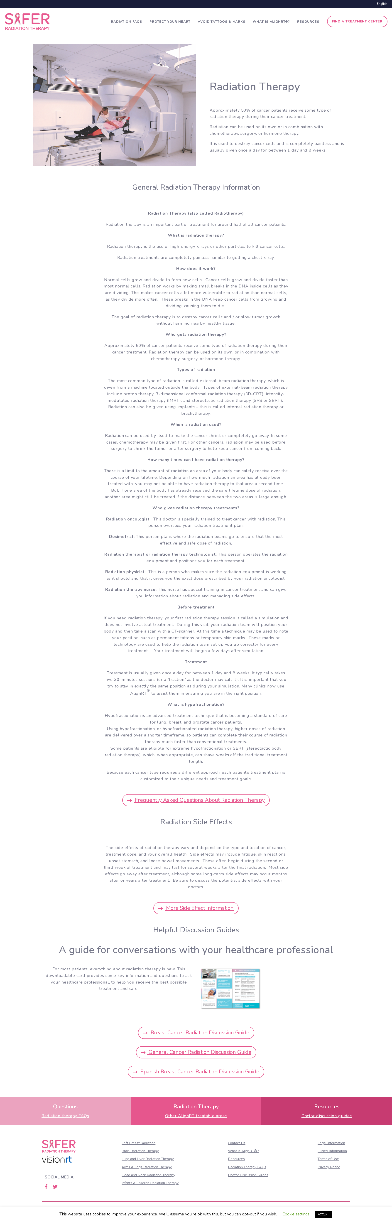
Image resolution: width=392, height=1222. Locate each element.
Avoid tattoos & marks (221, 22)
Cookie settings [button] (295, 1214)
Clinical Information (332, 1150)
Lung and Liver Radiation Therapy (148, 1158)
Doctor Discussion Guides (248, 1175)
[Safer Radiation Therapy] (27, 21)
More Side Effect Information (199, 908)
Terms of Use (328, 1158)
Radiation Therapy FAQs (247, 1167)
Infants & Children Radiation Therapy (150, 1182)
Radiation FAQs (126, 22)
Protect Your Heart (170, 22)
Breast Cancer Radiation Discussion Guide (199, 1032)
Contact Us (236, 1143)
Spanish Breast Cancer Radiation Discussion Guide (199, 1071)
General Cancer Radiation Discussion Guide (199, 1052)
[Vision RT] (57, 1160)
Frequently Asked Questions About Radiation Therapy (199, 800)
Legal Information (331, 1143)
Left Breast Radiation (138, 1143)
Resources (308, 22)
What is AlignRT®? (271, 22)
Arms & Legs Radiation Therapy (147, 1167)
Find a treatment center (357, 21)
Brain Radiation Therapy (140, 1150)
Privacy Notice (329, 1167)
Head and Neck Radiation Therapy (148, 1175)
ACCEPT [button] (323, 1214)
